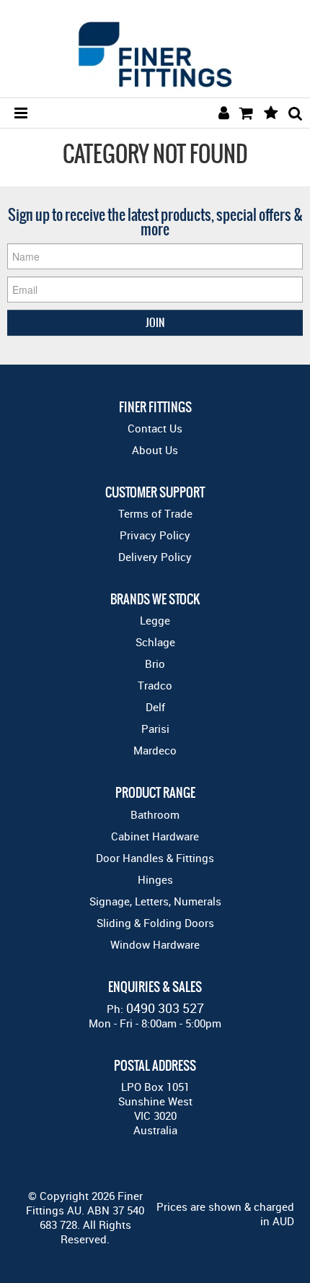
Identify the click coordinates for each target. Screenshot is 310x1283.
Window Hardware (155, 944)
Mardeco (155, 750)
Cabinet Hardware (155, 836)
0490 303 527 (165, 1008)
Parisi (155, 728)
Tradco (155, 685)
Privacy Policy (155, 535)
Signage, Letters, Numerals (155, 901)
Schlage (155, 642)
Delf (155, 707)
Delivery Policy (155, 556)
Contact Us (155, 428)
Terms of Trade (155, 513)
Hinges (155, 879)
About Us (155, 450)
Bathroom (155, 814)
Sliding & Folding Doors (155, 923)
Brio (155, 663)
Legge (155, 620)
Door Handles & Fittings (155, 858)
